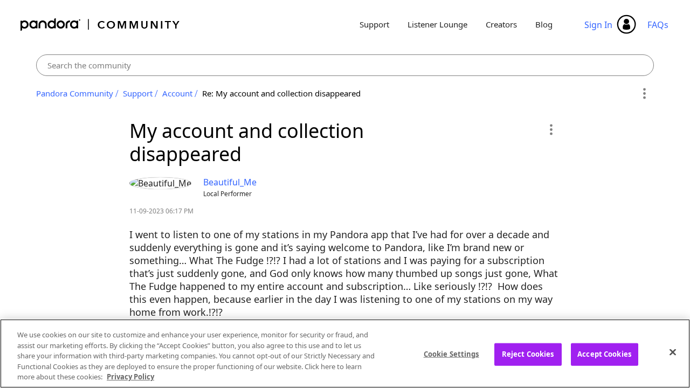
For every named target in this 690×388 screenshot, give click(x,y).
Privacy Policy (130, 377)
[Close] (673, 352)
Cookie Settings (451, 354)
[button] (551, 129)
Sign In (598, 25)
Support (374, 24)
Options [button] (644, 94)
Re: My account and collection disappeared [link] (281, 93)
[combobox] (345, 65)
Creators (501, 24)
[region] (345, 353)
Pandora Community (100, 24)
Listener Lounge (437, 24)
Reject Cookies (528, 354)
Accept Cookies (604, 354)
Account (177, 93)
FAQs (657, 25)
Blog (544, 24)
